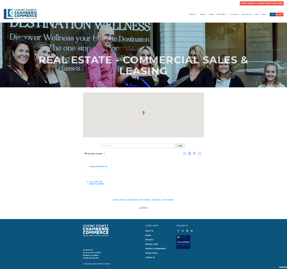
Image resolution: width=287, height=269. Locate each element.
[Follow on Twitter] (183, 230)
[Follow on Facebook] (178, 230)
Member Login (151, 244)
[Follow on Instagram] (187, 230)
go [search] (181, 146)
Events (203, 14)
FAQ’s (264, 14)
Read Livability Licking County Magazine (262, 3)
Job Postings (155, 200)
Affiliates (221, 14)
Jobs (256, 14)
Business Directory (119, 200)
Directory (235, 14)
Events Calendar (144, 200)
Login (279, 14)
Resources (247, 14)
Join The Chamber (167, 200)
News (211, 14)
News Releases (132, 200)
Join (273, 14)
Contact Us (150, 258)
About (192, 14)
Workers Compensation (155, 249)
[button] (143, 113)
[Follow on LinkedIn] (192, 230)
